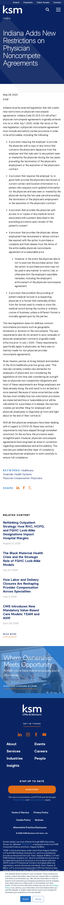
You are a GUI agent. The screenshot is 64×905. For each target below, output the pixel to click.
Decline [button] (38, 899)
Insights (7, 18)
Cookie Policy (23, 820)
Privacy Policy (19, 800)
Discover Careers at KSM (20, 686)
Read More (10, 634)
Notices (39, 820)
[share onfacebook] (36, 735)
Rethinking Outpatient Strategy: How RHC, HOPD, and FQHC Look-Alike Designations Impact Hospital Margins (23, 530)
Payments (28, 2)
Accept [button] (25, 899)
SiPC (30, 844)
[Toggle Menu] (58, 10)
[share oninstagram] (28, 735)
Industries (15, 758)
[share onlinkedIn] (20, 735)
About (11, 744)
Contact (57, 2)
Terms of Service (37, 800)
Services (13, 751)
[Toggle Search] (47, 10)
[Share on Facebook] (25, 488)
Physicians (36, 478)
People (40, 758)
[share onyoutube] (44, 735)
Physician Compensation (16, 478)
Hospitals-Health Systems (17, 474)
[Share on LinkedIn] (19, 488)
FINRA (24, 844)
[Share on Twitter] (31, 488)
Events (16, 2)
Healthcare (27, 470)
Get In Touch (32, 724)
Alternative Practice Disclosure (29, 827)
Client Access (43, 2)
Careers (40, 751)
